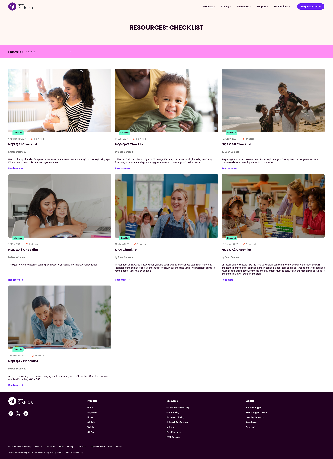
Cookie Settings (114, 446)
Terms (60, 446)
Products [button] (208, 6)
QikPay (90, 432)
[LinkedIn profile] (25, 413)
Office (90, 407)
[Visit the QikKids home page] (47, 401)
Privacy (70, 446)
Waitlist (90, 427)
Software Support (254, 407)
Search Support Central (256, 412)
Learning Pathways (255, 417)
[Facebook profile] (11, 413)
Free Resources (173, 432)
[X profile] (18, 413)
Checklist (18, 132)
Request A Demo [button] (311, 6)
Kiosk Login (251, 422)
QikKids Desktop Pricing (177, 407)
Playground (92, 412)
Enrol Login (251, 427)
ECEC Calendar (173, 437)
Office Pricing (172, 412)
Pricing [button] (225, 6)
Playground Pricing (175, 417)
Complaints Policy (97, 446)
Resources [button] (243, 6)
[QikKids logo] (20, 6)
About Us (38, 446)
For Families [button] (281, 6)
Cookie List (81, 446)
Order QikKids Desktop (177, 422)
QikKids (91, 422)
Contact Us (50, 446)
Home (90, 417)
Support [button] (261, 6)
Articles (170, 427)
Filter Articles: (15, 51)
